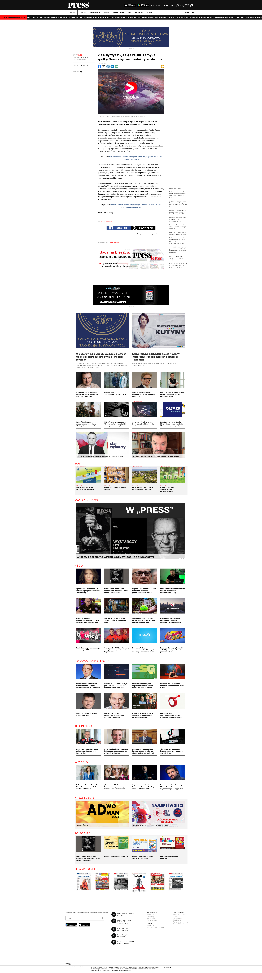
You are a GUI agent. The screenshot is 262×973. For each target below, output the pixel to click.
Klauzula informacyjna (155, 927)
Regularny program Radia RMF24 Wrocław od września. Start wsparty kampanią (171, 424)
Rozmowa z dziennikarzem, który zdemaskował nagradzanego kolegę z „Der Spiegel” (171, 788)
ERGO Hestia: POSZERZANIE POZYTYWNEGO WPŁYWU (142, 488)
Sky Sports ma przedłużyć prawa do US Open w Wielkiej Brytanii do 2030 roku (143, 620)
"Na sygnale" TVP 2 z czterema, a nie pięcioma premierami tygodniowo (116, 650)
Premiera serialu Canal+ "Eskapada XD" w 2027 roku (115, 393)
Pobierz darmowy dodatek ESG (116, 856)
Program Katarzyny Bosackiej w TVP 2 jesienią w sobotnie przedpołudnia (172, 650)
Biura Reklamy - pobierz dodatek (169, 857)
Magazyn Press (86, 500)
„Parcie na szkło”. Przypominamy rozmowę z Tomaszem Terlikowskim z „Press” (114, 788)
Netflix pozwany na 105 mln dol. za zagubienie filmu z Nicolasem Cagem (178, 265)
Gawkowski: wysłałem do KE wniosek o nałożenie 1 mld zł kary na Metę (87, 751)
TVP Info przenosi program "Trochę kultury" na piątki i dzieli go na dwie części (115, 424)
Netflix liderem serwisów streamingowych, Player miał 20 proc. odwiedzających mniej (177, 240)
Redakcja (150, 914)
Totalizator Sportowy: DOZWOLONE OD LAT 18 (85, 488)
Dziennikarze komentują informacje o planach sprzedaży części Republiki (170, 620)
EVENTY (83, 13)
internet (111, 242)
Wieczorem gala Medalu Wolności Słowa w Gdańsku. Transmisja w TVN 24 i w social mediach (101, 356)
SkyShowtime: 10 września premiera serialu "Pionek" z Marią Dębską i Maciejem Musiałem (177, 249)
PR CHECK (139, 13)
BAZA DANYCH (118, 13)
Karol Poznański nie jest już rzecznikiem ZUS (86, 714)
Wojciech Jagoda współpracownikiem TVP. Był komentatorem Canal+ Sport (87, 620)
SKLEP (106, 13)
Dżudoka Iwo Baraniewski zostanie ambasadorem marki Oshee (172, 686)
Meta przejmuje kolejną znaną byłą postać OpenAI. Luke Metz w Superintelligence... (116, 751)
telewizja (116, 242)
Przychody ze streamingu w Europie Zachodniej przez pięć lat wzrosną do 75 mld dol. (178, 203)
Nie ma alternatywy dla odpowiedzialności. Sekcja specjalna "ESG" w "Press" (142, 686)
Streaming (109, 222)
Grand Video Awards (181, 924)
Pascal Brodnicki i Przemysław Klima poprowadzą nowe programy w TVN (172, 394)
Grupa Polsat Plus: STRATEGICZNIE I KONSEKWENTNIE (167, 489)
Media (79, 566)
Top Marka (177, 920)
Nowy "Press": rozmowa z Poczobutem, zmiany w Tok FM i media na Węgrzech (116, 591)
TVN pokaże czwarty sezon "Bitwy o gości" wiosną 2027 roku (115, 620)
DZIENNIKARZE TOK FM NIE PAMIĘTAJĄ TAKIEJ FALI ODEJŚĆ (110, 557)
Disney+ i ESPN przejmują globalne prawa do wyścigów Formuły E (177, 219)
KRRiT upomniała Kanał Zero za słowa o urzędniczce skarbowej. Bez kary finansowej (172, 592)
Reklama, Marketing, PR (92, 661)
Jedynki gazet (85, 869)
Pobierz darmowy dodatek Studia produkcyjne (142, 857)
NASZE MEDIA (95, 13)
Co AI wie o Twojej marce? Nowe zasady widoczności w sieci (143, 424)
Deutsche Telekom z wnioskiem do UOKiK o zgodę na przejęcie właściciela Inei (143, 650)
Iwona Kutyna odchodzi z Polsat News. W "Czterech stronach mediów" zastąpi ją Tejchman (156, 356)
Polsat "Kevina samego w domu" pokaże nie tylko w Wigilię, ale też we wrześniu (87, 424)
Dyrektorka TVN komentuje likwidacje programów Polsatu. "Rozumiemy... (88, 591)
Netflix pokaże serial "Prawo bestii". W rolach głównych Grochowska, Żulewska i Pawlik (178, 194)
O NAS (149, 13)
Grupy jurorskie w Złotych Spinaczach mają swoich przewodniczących (142, 715)
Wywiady (81, 762)
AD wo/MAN (177, 918)
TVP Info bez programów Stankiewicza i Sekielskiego (100, 456)
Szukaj (188, 13)
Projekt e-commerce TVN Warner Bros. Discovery (42, 17)
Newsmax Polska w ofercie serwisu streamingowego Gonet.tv (178, 226)
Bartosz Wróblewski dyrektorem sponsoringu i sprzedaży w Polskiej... (114, 715)
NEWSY (72, 13)
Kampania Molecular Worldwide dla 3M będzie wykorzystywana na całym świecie (170, 716)
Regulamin (151, 925)
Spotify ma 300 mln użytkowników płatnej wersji (176, 258)
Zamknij (167, 967)
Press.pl (176, 916)
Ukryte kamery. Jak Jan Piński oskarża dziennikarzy (156, 456)
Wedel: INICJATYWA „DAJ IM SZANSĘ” (115, 488)
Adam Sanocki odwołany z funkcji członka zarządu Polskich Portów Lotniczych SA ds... (88, 687)
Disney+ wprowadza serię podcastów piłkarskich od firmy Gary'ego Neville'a (177, 212)
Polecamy (82, 833)
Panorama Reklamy (180, 922)
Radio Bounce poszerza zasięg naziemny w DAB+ (88, 649)
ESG (129, 13)
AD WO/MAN (82, 825)
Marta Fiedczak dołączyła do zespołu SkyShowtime (177, 233)
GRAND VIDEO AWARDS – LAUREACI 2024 (150, 825)
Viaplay (103, 222)
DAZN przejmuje (222, 17)
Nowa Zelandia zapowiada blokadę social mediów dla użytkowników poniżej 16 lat (143, 751)
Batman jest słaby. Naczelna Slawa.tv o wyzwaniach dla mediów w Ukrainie (87, 787)
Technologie (84, 726)
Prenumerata (152, 920)
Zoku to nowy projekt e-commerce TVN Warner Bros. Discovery (143, 394)
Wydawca (150, 916)
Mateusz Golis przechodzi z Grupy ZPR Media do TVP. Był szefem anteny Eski (87, 394)
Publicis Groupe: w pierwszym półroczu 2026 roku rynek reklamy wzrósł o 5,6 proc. (116, 686)
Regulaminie (127, 970)
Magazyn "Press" (179, 914)
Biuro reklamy (152, 918)
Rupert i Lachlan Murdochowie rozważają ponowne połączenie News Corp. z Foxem (144, 592)
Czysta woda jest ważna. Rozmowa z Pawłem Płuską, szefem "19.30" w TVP (143, 787)
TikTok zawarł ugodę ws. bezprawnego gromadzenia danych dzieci (171, 751)
